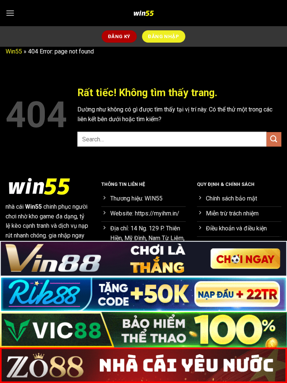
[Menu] (10, 13)
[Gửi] (273, 139)
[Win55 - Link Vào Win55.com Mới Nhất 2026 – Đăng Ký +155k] (143, 13)
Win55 (14, 51)
